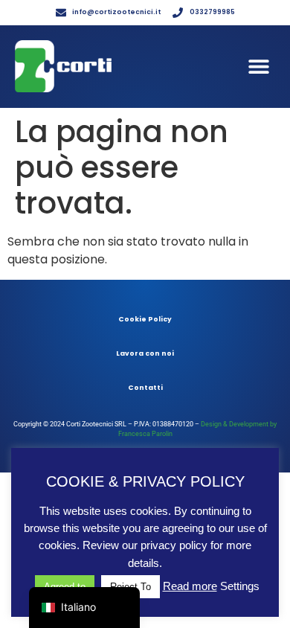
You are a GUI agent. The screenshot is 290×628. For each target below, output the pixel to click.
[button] (258, 66)
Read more (190, 586)
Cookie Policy (145, 319)
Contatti (145, 387)
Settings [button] (240, 586)
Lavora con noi (145, 353)
